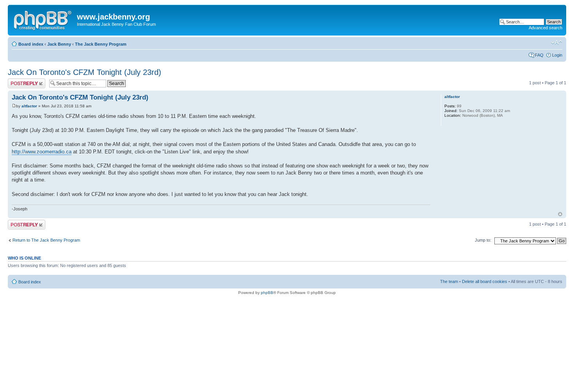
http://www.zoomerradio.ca (41, 152)
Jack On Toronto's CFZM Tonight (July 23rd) (84, 72)
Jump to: (483, 240)
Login (557, 55)
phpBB (267, 292)
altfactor (29, 106)
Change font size (556, 42)
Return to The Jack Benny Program (46, 240)
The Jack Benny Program (101, 44)
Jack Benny (59, 44)
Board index (30, 44)
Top (560, 214)
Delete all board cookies (484, 281)
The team (449, 281)
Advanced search (545, 27)
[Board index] (43, 19)
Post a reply (19, 80)
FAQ (539, 55)
